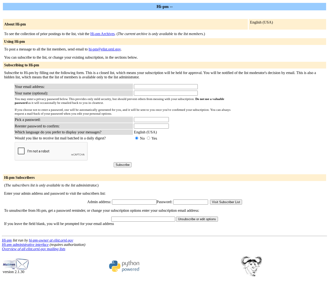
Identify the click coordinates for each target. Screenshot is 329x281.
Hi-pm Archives (102, 34)
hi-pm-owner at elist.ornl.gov (51, 240)
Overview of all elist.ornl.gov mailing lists (33, 249)
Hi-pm (7, 240)
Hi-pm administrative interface (25, 245)
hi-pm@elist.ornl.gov (105, 49)
